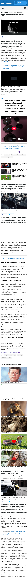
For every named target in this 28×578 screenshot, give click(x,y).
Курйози (10, 157)
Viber (19, 152)
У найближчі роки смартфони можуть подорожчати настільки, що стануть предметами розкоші (14, 146)
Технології (7, 154)
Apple (18, 154)
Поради (6, 355)
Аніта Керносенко (17, 191)
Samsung (4, 157)
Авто (9, 357)
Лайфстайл (13, 355)
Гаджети (13, 154)
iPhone (23, 154)
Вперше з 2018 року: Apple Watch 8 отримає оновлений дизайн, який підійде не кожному (13, 67)
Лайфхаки (19, 355)
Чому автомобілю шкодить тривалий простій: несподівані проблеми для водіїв (14, 533)
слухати (20, 2)
